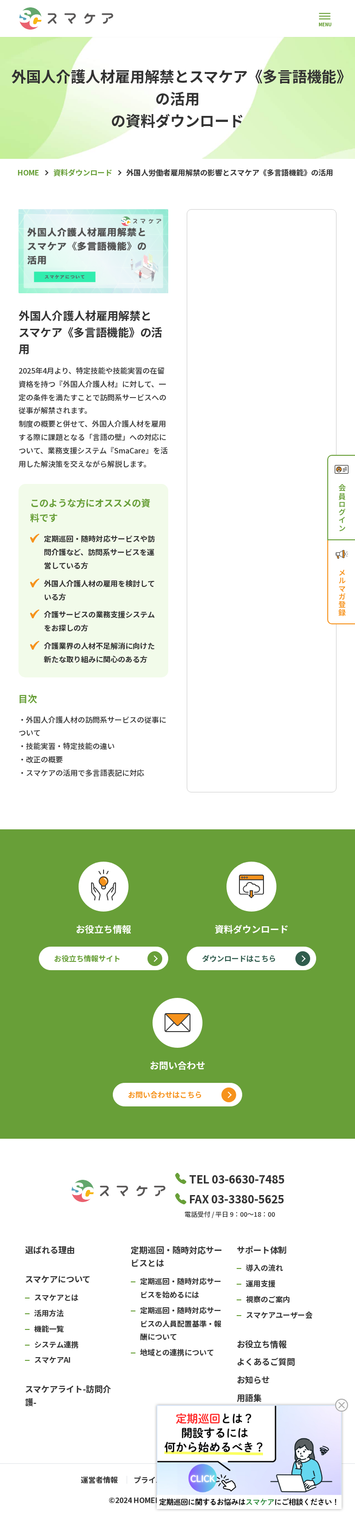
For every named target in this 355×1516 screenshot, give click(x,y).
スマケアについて (58, 1279)
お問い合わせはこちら (165, 1094)
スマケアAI (52, 1359)
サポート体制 (262, 1250)
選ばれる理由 (50, 1250)
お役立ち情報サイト (87, 958)
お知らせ (253, 1379)
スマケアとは (56, 1297)
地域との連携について (177, 1352)
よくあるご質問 (266, 1361)
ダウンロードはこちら (239, 958)
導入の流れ (264, 1267)
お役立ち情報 (262, 1344)
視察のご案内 (268, 1299)
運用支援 (260, 1283)
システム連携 (56, 1344)
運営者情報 (99, 1479)
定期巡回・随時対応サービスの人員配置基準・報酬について (180, 1323)
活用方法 (49, 1312)
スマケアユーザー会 (279, 1314)
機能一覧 (49, 1328)
